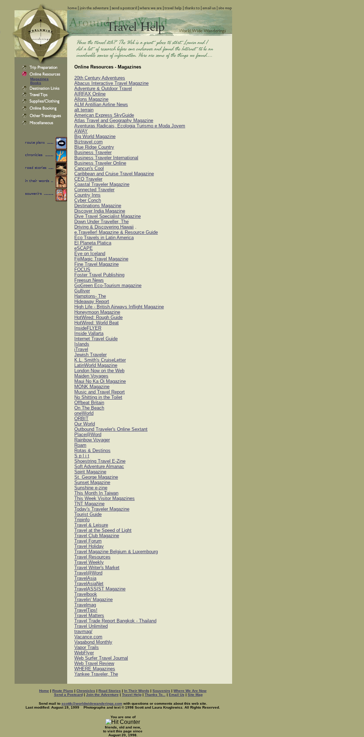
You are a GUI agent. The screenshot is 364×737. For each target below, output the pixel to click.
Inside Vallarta (88, 333)
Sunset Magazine (92, 482)
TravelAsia (85, 578)
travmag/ (83, 631)
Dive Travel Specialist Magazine (107, 216)
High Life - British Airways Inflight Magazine (119, 306)
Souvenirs (161, 691)
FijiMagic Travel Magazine (101, 259)
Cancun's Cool (89, 168)
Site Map (195, 695)
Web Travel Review (94, 663)
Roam (80, 445)
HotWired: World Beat (96, 322)
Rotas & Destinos (92, 450)
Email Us (176, 695)
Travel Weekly (89, 562)
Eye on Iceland (89, 253)
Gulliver (82, 290)
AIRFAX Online (90, 94)
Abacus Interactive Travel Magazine (111, 83)
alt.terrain (83, 109)
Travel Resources (92, 557)
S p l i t (81, 455)
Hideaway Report (91, 301)
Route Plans (62, 691)
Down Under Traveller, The (101, 221)
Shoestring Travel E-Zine (99, 461)
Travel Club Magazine (96, 535)
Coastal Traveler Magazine (101, 184)
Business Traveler (93, 152)
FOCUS (82, 269)
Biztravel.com (88, 141)
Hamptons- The (90, 296)
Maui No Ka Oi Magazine (100, 381)
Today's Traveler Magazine (101, 509)
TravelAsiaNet (88, 583)
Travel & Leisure (91, 525)
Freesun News (89, 280)
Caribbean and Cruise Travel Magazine (114, 173)
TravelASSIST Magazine (99, 589)
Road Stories (109, 691)
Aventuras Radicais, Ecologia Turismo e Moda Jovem (129, 125)
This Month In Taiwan (96, 493)
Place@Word (87, 434)
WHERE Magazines (94, 668)
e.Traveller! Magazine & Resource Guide (116, 232)
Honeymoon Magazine (97, 312)
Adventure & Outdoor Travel (103, 88)
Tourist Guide (88, 514)
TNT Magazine (89, 503)
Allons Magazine (91, 99)
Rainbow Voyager (92, 439)
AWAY (81, 131)
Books (35, 83)
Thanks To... (155, 695)
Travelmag (85, 604)
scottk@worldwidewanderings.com (91, 703)
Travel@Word (88, 573)
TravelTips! (85, 610)
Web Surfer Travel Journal (101, 658)
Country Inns (87, 195)
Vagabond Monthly (93, 642)
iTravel (81, 349)
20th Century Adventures (99, 78)
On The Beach (89, 408)
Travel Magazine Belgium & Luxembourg (116, 551)
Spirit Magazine (90, 471)
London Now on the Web (99, 370)
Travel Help (131, 695)
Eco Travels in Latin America (104, 237)
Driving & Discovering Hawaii (104, 227)
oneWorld (83, 413)
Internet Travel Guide (96, 338)
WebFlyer (84, 652)
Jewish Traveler (90, 354)
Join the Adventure (102, 695)
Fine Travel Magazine (96, 264)
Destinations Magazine (97, 205)
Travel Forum (88, 541)
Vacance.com (88, 636)
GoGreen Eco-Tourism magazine (107, 285)
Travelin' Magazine (93, 599)
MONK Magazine (91, 386)
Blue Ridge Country (94, 147)
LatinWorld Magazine (95, 365)
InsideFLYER (87, 328)
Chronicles (85, 691)
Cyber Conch (87, 200)
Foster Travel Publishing (99, 274)
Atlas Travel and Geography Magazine (113, 120)
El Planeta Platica (92, 243)
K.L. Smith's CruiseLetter (100, 360)
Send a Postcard (68, 695)
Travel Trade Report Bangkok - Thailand (115, 620)
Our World (84, 424)
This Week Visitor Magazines (104, 498)
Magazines (39, 79)
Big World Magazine (95, 136)
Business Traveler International (106, 157)
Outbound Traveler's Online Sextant (111, 429)
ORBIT (81, 418)
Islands (81, 344)
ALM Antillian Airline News (101, 104)
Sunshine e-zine (90, 487)
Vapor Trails (86, 647)
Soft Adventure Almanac (99, 466)
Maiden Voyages (91, 376)
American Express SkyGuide (104, 115)
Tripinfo (82, 519)
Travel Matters (89, 615)
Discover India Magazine (99, 211)
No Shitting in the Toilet (98, 397)
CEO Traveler (88, 179)
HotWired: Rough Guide (98, 317)
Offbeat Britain (89, 402)
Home (44, 691)
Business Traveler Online (100, 163)
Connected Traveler (94, 189)
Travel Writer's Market (96, 567)
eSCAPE (83, 248)
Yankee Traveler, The (96, 674)
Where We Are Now (190, 691)
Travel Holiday (89, 546)
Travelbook (85, 594)
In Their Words (136, 691)
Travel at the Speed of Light (103, 530)
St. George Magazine (96, 477)
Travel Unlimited (91, 626)
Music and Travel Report (99, 392)
